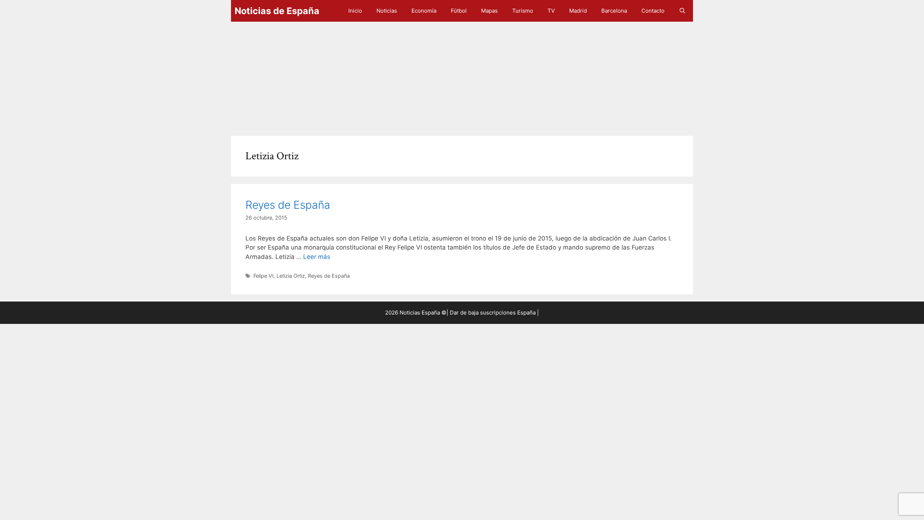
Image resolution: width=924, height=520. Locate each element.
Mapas (489, 10)
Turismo (522, 10)
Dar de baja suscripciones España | (494, 312)
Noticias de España (277, 10)
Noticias (386, 10)
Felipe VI (263, 276)
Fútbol (459, 10)
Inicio (355, 10)
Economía (423, 10)
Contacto (652, 10)
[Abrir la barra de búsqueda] (682, 11)
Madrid (578, 10)
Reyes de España (287, 204)
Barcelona (614, 10)
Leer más (316, 256)
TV (551, 10)
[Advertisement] (447, 75)
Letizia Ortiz (290, 276)
